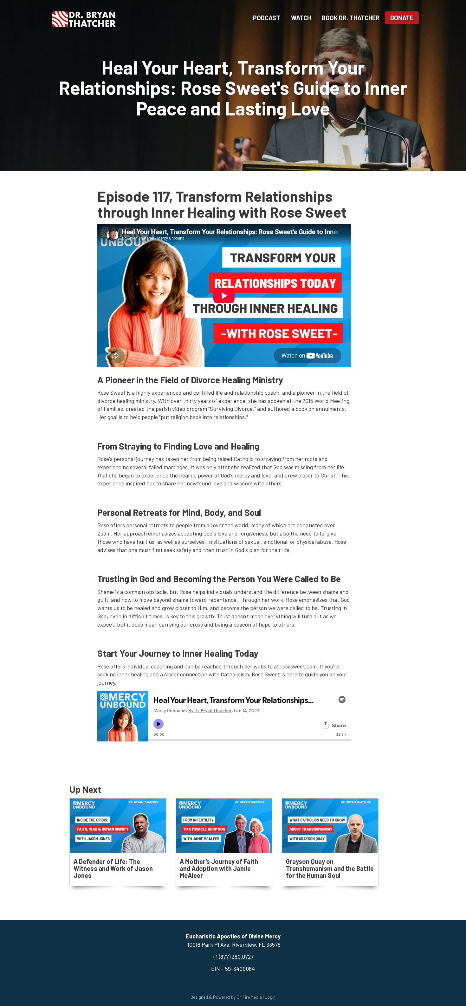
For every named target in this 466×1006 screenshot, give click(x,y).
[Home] (84, 18)
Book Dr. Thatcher (350, 18)
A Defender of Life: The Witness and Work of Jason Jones (113, 868)
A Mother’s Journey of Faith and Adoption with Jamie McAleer (219, 868)
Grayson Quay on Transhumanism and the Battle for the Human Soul (330, 868)
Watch (301, 18)
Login (270, 997)
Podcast (266, 18)
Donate (401, 18)
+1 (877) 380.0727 (233, 956)
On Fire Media (249, 997)
